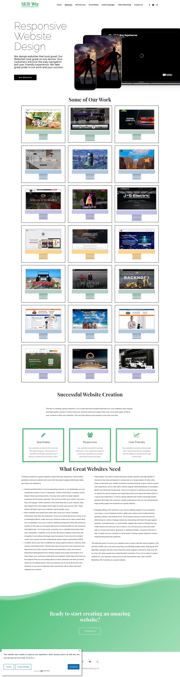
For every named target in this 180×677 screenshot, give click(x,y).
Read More (30, 658)
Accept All (74, 667)
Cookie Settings (23, 667)
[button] (90, 631)
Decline (9, 667)
